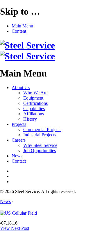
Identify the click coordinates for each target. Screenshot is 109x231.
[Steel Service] (27, 50)
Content (19, 31)
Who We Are (35, 92)
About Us (21, 87)
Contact (19, 161)
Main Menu (22, 25)
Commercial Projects (42, 129)
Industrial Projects (39, 134)
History (30, 119)
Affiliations (33, 113)
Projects (19, 124)
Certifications (35, 103)
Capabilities (34, 108)
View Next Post (14, 228)
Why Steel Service (40, 145)
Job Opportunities (39, 150)
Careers (19, 140)
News (17, 155)
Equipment (33, 97)
